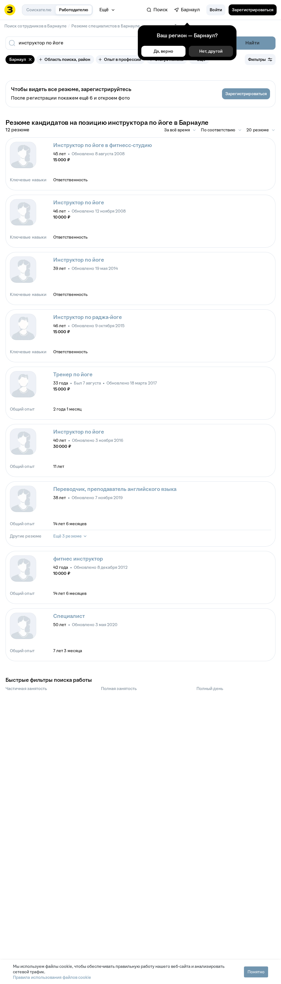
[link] (157, 10)
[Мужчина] (23, 327)
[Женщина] (23, 155)
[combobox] (101, 43)
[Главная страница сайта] (9, 9)
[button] (215, 9)
